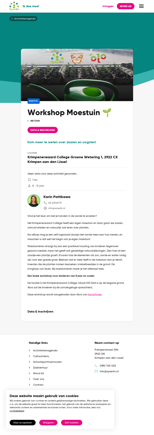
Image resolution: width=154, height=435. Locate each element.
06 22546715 (55, 202)
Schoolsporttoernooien (47, 361)
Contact (38, 384)
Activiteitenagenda (24, 18)
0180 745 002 (108, 365)
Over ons (38, 379)
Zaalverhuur (40, 367)
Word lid (125, 6)
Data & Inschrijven (43, 130)
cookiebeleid (17, 410)
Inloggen (108, 6)
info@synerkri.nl (56, 208)
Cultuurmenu (41, 356)
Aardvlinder (95, 294)
